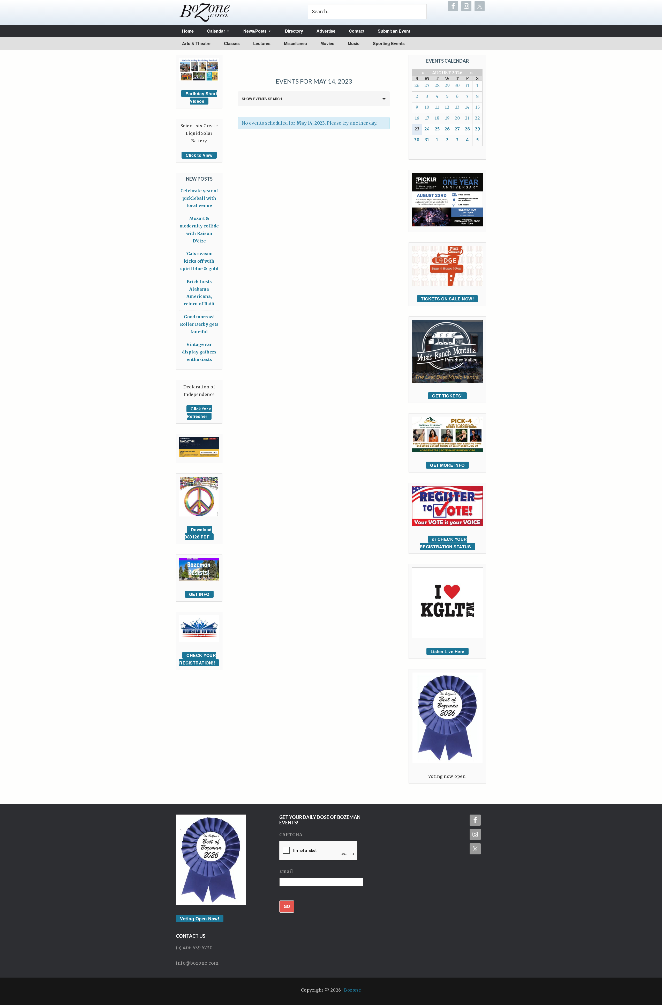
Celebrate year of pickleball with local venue (199, 198)
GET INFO (199, 594)
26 (416, 85)
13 (457, 107)
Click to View (199, 155)
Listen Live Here (447, 651)
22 (477, 118)
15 (477, 107)
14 (467, 107)
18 (437, 118)
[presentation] (318, 851)
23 (417, 128)
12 (447, 107)
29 (447, 85)
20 (457, 118)
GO (287, 906)
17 (427, 118)
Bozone (352, 990)
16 (417, 118)
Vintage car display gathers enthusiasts (199, 352)
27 (427, 85)
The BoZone (204, 12)
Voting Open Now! (199, 918)
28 (437, 85)
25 (437, 128)
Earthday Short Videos (201, 97)
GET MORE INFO (447, 465)
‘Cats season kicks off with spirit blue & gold (199, 261)
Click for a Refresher (199, 412)
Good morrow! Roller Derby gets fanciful (199, 324)
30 (457, 85)
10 (427, 107)
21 (467, 118)
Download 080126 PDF (198, 533)
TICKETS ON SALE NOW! (447, 299)
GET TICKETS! (447, 396)
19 (447, 118)
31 (467, 85)
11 (437, 107)
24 (427, 128)
